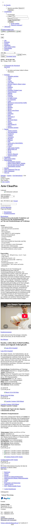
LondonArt (11, 134)
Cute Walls (11, 82)
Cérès (9, 79)
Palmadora (10, 113)
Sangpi (9, 118)
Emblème (10, 87)
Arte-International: (6, 194)
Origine (10, 112)
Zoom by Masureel (13, 154)
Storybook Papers (12, 120)
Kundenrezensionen (9, 213)
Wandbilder (7, 45)
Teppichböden (8, 48)
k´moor (10, 146)
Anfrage (6, 473)
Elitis (9, 141)
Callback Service (8, 484)
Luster (9, 101)
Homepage (4, 467)
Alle (5, 40)
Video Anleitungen (9, 169)
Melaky (10, 106)
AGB (5, 481)
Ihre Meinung (4, 339)
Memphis (10, 107)
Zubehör (6, 50)
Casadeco (10, 135)
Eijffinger (10, 140)
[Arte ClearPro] (5, 182)
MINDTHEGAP (12, 149)
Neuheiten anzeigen (13, 76)
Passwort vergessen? (16, 25)
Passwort (10, 18)
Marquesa (10, 104)
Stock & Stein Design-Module (16, 165)
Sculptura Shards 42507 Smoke (9, 459)
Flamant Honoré (12, 92)
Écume (9, 85)
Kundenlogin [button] (8, 11)
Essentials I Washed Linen (15, 90)
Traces (9, 121)
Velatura (10, 123)
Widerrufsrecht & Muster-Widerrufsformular (16, 478)
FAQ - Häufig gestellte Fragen (12, 486)
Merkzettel (7, 26)
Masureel (10, 144)
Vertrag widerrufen (6, 523)
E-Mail (9, 16)
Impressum (7, 472)
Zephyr (10, 126)
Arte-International (12, 132)
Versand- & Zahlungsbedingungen (13, 476)
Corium (10, 81)
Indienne (10, 93)
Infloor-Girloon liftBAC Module (16, 163)
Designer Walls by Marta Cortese (17, 84)
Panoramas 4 (11, 116)
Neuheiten (7, 42)
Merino (10, 109)
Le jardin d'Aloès (12, 98)
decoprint (10, 138)
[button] (7, 5)
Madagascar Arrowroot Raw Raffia (17, 102)
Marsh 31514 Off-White (7, 395)
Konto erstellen (15, 23)
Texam (9, 152)
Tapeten (6, 43)
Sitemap (6, 475)
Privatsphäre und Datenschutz (12, 483)
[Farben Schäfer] (7, 29)
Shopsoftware (14, 523)
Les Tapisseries (12, 99)
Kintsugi (10, 95)
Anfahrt (6, 479)
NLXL (9, 151)
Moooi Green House (13, 110)
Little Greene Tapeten (13, 148)
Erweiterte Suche (11, 56)
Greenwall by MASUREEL (15, 143)
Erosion (10, 88)
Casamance (11, 137)
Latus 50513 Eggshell (7, 351)
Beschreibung (8, 212)
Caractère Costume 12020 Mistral (10, 404)
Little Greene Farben (9, 46)
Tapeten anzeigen (12, 130)
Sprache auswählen (13, 8)
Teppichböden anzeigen (14, 161)
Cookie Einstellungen (10, 489)
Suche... (24, 54)
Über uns (17, 169)
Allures (10, 78)
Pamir (9, 115)
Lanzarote (10, 96)
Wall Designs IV (12, 124)
